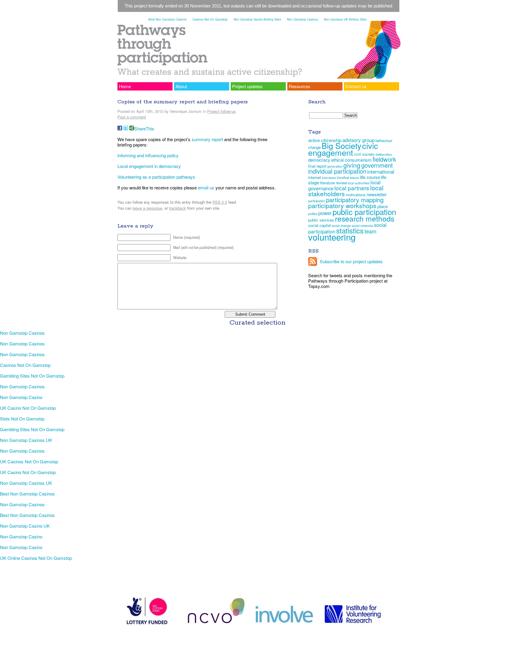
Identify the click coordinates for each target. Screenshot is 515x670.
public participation (364, 211)
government (377, 165)
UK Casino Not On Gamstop (28, 408)
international (380, 171)
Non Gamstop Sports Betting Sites (257, 19)
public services (321, 220)
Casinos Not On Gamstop (210, 19)
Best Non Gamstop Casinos (167, 19)
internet (314, 177)
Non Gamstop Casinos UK (26, 440)
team (370, 231)
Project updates (247, 86)
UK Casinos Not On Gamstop (29, 461)
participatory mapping (355, 199)
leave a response (147, 208)
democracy (319, 160)
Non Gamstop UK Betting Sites (345, 19)
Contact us (356, 86)
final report (317, 166)
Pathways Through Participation (162, 46)
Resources (299, 86)
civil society (364, 154)
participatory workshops (342, 205)
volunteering (332, 236)
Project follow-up (221, 111)
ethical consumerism (351, 160)
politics (312, 213)
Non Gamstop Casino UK (25, 526)
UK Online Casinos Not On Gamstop (36, 558)
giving (351, 165)
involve (343, 177)
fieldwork (384, 159)
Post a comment (131, 117)
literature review (333, 183)
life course (370, 177)
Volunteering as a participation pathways (156, 177)
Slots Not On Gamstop (22, 418)
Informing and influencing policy (148, 155)
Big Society (341, 145)
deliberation (384, 154)
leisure (354, 177)
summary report (207, 139)
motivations (356, 194)
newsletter (377, 194)
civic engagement (343, 149)
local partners (351, 188)
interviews (329, 177)
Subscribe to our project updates (351, 261)
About (181, 86)
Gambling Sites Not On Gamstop (32, 376)
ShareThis (144, 128)
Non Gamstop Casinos (302, 19)
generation (334, 166)
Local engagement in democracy (149, 166)
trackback (177, 208)
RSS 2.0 (219, 202)
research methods (364, 218)
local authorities (359, 183)
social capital (319, 225)
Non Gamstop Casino (21, 397)
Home (125, 86)
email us (206, 187)
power (325, 212)
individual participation (337, 171)
